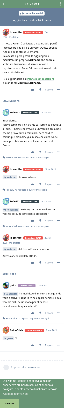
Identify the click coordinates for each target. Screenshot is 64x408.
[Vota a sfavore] (41, 90)
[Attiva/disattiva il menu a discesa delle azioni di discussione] (60, 4)
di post (31, 4)
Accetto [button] (9, 403)
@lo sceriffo (10, 293)
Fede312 (11, 177)
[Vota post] (33, 90)
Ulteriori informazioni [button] (15, 393)
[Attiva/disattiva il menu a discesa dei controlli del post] (58, 89)
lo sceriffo (12, 209)
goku (10, 338)
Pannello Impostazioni (40, 78)
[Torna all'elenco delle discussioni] (3, 4)
